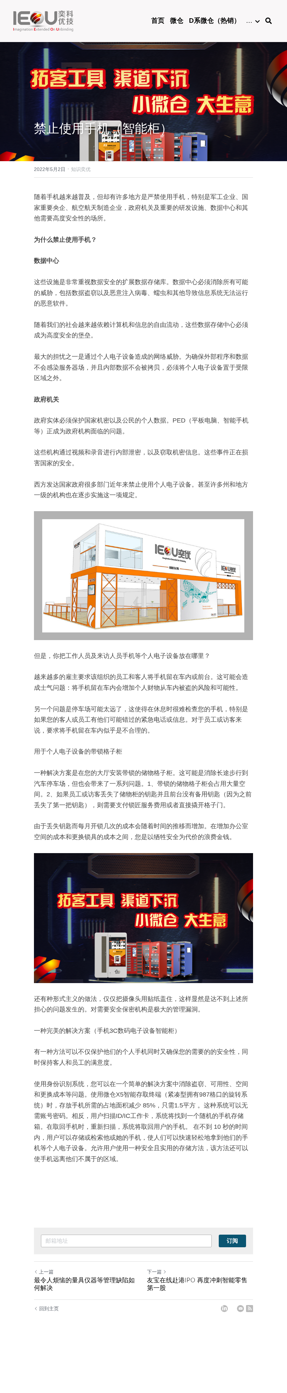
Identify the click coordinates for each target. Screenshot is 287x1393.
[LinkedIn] (224, 1308)
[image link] (43, 20)
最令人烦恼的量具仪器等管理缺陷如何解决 (84, 1284)
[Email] (240, 1308)
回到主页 (49, 1308)
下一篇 (154, 1272)
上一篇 (46, 1272)
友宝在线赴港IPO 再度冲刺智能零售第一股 (197, 1284)
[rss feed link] (249, 1308)
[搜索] (268, 21)
